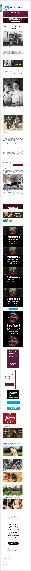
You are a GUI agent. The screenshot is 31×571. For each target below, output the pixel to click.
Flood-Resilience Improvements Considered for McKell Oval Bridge (12, 441)
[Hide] (0, 12)
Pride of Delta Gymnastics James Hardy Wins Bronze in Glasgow (11, 497)
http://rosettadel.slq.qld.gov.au (18, 106)
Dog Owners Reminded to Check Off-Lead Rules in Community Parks (11, 495)
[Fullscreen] (22, 346)
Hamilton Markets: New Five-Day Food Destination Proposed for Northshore (12, 438)
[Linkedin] (6, 221)
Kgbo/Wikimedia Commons (8, 190)
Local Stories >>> (13, 309)
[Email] (11, 221)
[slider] (12, 346)
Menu (26, 3)
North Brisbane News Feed (6, 426)
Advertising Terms (15, 567)
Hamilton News (5, 556)
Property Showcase (5, 564)
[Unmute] (19, 346)
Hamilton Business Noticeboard (7, 558)
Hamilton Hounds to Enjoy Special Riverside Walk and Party (10, 509)
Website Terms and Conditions (10, 567)
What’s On (4, 562)
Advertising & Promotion (5, 568)
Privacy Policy (4, 567)
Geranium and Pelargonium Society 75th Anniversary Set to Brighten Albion (13, 512)
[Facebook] (4, 221)
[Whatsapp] (7, 221)
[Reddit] (9, 221)
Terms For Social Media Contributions (22, 567)
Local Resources (5, 560)
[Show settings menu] (21, 346)
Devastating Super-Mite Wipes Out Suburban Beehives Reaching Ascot (12, 482)
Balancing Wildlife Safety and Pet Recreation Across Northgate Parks (11, 456)
